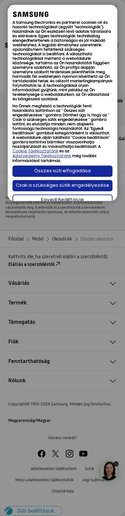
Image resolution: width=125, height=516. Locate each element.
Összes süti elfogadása (62, 171)
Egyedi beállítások (62, 200)
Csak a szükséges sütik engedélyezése (62, 185)
